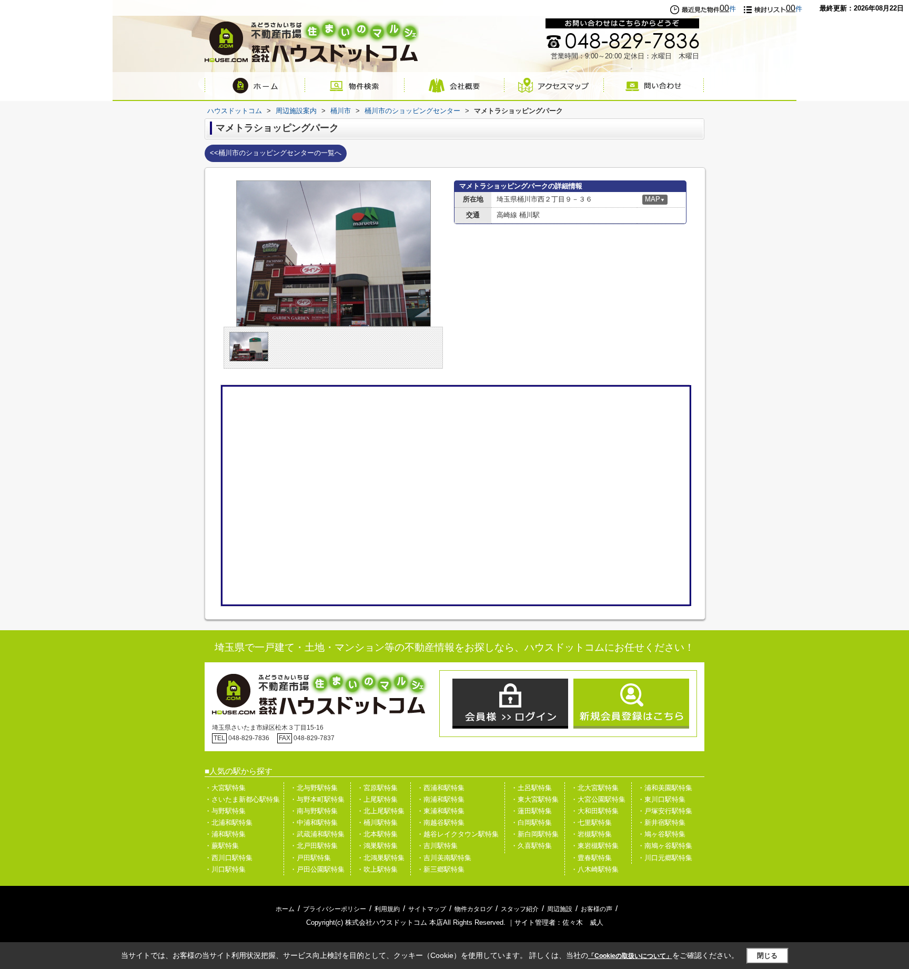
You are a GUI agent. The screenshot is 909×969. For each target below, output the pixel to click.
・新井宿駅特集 (661, 822)
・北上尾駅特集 (381, 811)
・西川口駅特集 (228, 858)
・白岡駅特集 (531, 822)
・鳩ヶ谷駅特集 (661, 834)
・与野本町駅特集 (317, 799)
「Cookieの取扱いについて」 (630, 956)
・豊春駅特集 (591, 858)
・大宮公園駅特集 (598, 799)
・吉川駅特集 (437, 846)
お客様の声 (596, 909)
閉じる (767, 956)
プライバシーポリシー (334, 909)
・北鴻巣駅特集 (381, 858)
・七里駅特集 (591, 822)
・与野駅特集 (225, 811)
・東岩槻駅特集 (595, 846)
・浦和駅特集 (225, 834)
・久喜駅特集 (531, 846)
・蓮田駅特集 (531, 811)
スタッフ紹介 (520, 909)
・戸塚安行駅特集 (665, 811)
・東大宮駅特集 (535, 799)
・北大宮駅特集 (595, 788)
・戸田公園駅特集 (317, 869)
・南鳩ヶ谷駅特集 (665, 846)
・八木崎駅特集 (595, 869)
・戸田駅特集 (310, 858)
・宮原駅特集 (377, 788)
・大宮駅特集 (225, 788)
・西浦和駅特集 (440, 788)
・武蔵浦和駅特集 (317, 834)
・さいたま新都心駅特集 (242, 799)
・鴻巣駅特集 (377, 846)
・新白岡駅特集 (535, 834)
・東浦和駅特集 (440, 811)
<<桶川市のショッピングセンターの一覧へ (275, 153)
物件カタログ (473, 909)
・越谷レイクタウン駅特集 (458, 834)
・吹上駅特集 (377, 869)
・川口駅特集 (225, 869)
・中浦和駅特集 (314, 822)
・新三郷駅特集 (440, 869)
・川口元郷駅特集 (665, 858)
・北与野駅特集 (314, 788)
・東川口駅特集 (661, 799)
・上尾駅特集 (377, 799)
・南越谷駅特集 (440, 822)
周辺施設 (559, 909)
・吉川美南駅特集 (444, 858)
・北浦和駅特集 (228, 822)
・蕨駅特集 (222, 846)
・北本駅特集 (377, 834)
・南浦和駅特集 (440, 799)
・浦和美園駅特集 (665, 788)
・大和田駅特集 (595, 811)
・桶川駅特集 (377, 822)
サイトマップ (427, 909)
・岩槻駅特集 (591, 834)
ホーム (285, 909)
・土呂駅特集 (531, 788)
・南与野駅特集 (314, 811)
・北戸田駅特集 (314, 846)
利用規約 (387, 909)
